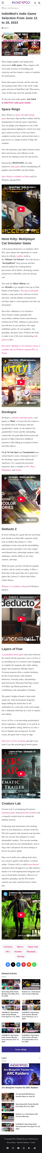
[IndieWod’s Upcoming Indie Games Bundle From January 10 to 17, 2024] (11, 1028)
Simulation (31, 951)
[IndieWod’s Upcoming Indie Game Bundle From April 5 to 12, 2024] (11, 1005)
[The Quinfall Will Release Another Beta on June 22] (8, 1097)
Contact (32, 1142)
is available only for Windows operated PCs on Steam (21, 349)
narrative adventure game (22, 417)
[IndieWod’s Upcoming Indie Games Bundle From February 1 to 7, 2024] (31, 1005)
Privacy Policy (11, 1142)
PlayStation (6, 470)
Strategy (21, 956)
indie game (15, 166)
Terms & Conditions (23, 1142)
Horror (20, 946)
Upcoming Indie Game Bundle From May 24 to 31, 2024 (10, 994)
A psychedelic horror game (13, 654)
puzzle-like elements (28, 812)
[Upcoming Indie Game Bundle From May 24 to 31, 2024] (11, 984)
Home (5, 8)
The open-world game (29, 290)
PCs (8, 951)
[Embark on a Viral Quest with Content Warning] (31, 984)
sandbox (19, 256)
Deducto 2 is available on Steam (15, 586)
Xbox (32, 466)
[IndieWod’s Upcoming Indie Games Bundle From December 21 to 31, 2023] (31, 1028)
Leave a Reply (21, 1049)
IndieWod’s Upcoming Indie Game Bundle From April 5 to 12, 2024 (11, 1014)
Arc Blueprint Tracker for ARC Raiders (20, 1088)
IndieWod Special (13, 8)
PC (28, 466)
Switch (18, 470)
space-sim (20, 114)
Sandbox (18, 951)
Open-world (33, 946)
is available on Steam (16, 176)
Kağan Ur (6, 28)
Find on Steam (13, 740)
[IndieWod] (21, 3)
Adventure (8, 946)
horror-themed (33, 864)
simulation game (8, 812)
